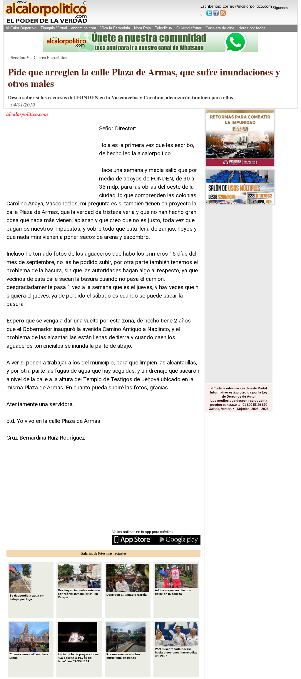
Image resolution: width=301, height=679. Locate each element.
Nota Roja (142, 28)
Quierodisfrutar (188, 28)
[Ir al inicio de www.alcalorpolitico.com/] (46, 22)
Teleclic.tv (163, 28)
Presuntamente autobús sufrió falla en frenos (123, 656)
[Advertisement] (50, 161)
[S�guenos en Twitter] (209, 13)
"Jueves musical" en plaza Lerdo (28, 656)
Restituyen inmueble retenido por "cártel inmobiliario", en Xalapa (79, 594)
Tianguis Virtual (54, 28)
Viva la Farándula (115, 28)
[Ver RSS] (223, 13)
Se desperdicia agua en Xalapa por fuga (26, 597)
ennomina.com (83, 28)
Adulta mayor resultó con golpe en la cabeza (173, 592)
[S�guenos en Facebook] (216, 13)
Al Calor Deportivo (21, 28)
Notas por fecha (251, 28)
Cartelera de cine (219, 28)
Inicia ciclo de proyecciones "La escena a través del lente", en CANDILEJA (78, 658)
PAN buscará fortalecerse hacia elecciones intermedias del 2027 (176, 652)
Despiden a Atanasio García (126, 594)
